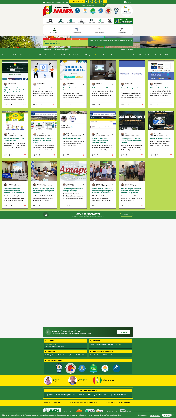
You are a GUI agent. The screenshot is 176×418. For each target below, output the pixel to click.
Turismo (113, 55)
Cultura (105, 55)
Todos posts (6, 55)
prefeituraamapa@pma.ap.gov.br (54, 346)
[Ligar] (86, 1)
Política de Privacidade (113, 415)
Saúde (63, 55)
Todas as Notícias (19, 55)
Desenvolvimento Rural (141, 55)
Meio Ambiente (125, 55)
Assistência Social (75, 55)
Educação (88, 55)
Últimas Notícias (44, 55)
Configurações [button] (142, 415)
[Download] (54, 30)
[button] (51, 23)
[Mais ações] (25, 84)
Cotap (97, 55)
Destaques (32, 55)
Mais (166, 55)
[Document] (48, 332)
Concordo (167, 415)
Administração (157, 55)
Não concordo (154, 415)
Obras (55, 55)
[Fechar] (174, 415)
